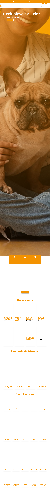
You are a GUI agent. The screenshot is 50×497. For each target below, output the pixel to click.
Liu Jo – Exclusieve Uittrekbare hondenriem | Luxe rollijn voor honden (41, 337)
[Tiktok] (45, 3)
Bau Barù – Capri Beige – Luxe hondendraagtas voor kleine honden (8, 340)
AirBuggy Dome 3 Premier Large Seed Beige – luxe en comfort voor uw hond (8, 318)
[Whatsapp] (46, 3)
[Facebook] (42, 3)
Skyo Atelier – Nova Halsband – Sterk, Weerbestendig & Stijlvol (30, 318)
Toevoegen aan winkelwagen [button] (8, 324)
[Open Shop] (42, 4)
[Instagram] (43, 3)
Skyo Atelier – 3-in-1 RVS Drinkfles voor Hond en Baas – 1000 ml (41, 318)
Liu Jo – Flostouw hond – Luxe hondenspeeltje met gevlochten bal (30, 338)
